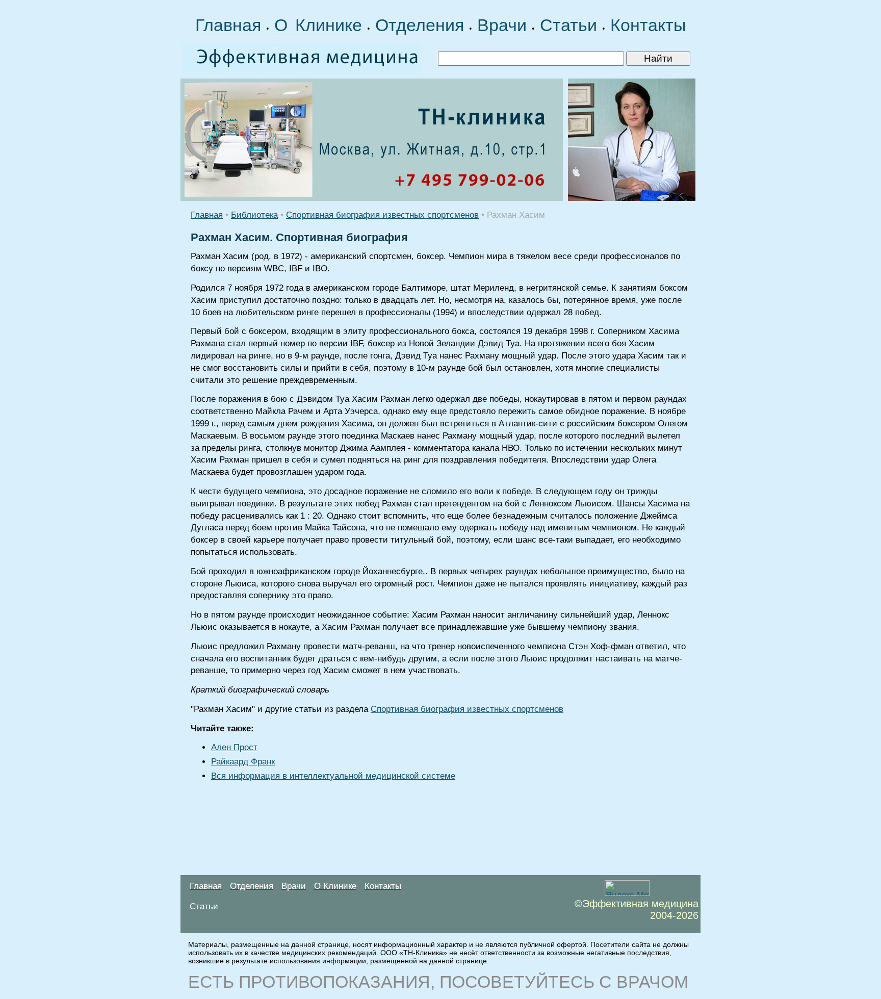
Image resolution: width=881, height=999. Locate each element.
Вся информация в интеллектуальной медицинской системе (333, 776)
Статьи (568, 25)
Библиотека (254, 215)
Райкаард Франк (243, 761)
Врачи (502, 25)
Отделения (419, 25)
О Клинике (318, 25)
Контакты (648, 25)
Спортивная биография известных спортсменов (382, 215)
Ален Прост (234, 747)
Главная (228, 25)
